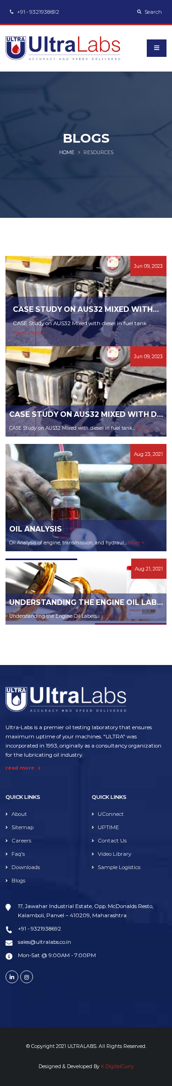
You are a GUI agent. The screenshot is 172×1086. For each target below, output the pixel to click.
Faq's (18, 854)
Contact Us (112, 840)
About (19, 814)
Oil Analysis (35, 529)
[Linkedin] (12, 976)
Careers (21, 840)
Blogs (18, 880)
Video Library (114, 854)
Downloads (25, 867)
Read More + (29, 332)
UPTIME (108, 827)
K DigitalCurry (117, 1066)
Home (66, 152)
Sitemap (22, 827)
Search (152, 12)
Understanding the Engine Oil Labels (90, 602)
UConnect (111, 814)
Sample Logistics (119, 867)
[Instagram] (26, 976)
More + (144, 428)
